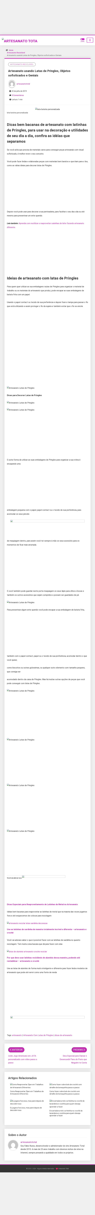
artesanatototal (23, 84)
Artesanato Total (63, 1169)
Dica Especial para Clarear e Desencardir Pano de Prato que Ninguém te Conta (73, 1059)
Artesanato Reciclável (16, 53)
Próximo (78, 1050)
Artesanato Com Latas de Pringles (38, 1035)
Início (11, 50)
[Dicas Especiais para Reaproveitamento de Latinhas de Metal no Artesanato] (43, 887)
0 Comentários (18, 95)
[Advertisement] (47, 17)
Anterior (17, 1050)
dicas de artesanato (63, 1035)
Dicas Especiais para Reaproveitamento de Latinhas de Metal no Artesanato (42, 904)
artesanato (17, 1035)
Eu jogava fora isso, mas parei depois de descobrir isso (26, 1109)
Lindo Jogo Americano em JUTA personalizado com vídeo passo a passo (22, 1059)
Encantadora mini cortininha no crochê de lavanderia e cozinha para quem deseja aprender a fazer (66, 1113)
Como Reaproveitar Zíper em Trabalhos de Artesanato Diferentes (27, 1092)
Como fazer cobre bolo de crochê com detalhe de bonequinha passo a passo (64, 1092)
